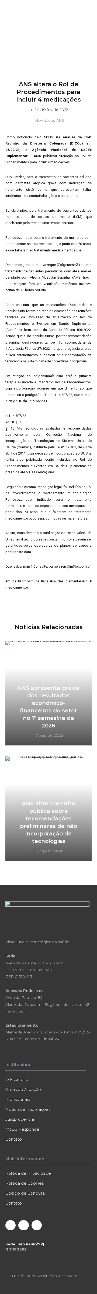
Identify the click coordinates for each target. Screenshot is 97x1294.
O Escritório (16, 1079)
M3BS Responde (22, 1129)
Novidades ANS (49, 120)
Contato (13, 1139)
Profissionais (17, 1099)
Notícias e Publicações (27, 1109)
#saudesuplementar (65, 581)
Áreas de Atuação (23, 1089)
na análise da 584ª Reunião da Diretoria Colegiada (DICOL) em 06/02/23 (48, 143)
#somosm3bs (29, 581)
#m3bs (10, 581)
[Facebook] (10, 1225)
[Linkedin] (23, 1225)
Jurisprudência (19, 1119)
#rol (85, 581)
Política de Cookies (24, 1183)
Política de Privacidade (28, 1173)
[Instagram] (37, 1225)
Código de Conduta (25, 1193)
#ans (44, 581)
